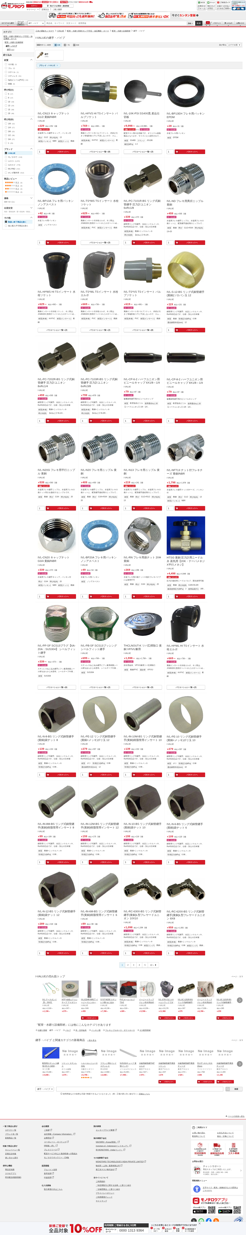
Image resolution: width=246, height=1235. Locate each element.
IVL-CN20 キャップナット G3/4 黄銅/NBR (53, 559)
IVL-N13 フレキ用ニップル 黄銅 (142, 471)
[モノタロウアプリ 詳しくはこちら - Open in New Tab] (217, 1200)
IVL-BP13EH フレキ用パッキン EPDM (186, 115)
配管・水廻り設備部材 (121, 31)
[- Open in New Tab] (200, 1149)
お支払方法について (225, 1133)
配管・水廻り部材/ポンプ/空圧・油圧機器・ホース (88, 31)
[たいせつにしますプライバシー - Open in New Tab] (238, 1221)
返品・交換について (225, 1136)
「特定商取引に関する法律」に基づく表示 (113, 1185)
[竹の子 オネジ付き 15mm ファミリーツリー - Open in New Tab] (205, 1053)
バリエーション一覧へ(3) (143, 152)
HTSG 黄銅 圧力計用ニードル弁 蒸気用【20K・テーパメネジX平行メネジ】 (186, 561)
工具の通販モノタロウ (44, 31)
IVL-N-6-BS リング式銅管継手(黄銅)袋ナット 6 (185, 826)
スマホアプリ (10, 1173)
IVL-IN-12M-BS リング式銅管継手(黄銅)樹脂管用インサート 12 (100, 825)
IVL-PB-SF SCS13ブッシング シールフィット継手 (99, 647)
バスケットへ (63, 152)
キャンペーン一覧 (12, 1150)
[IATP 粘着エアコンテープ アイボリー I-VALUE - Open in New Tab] (70, 989)
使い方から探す (11, 1158)
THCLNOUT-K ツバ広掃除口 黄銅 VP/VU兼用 (143, 647)
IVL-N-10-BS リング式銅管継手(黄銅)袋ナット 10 (143, 825)
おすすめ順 (233, 45)
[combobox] (116, 23)
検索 (199, 23)
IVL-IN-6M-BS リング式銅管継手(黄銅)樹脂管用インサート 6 (99, 913)
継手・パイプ (33, 23)
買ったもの (228, 23)
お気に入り (240, 23)
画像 (58, 45)
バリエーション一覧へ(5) (143, 687)
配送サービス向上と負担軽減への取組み (60, 1154)
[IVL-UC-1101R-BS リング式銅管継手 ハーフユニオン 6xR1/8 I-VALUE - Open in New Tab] (225, 989)
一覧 (68, 45)
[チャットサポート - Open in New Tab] (211, 5)
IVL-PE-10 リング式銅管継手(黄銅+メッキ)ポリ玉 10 (184, 738)
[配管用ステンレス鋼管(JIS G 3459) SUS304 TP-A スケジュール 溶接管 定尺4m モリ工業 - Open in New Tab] (50, 1053)
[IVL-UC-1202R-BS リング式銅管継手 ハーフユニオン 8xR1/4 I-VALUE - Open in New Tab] (186, 989)
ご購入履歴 (57, 9)
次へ (152, 965)
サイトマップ (101, 1201)
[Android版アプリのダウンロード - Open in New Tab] (230, 1210)
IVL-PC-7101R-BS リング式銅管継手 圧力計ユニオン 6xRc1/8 (142, 204)
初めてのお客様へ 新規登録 (59, 6)
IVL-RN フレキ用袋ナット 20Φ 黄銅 (142, 559)
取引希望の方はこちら (53, 1189)
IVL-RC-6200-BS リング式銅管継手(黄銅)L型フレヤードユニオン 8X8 (186, 915)
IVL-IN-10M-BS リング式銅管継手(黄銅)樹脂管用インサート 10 (143, 738)
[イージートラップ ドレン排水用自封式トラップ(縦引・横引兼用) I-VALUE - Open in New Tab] (147, 989)
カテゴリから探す (8, 23)
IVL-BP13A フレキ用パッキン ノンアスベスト (56, 202)
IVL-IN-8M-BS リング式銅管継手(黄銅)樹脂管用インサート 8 (56, 825)
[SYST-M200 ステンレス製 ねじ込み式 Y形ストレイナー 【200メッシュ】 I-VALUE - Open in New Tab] (108, 989)
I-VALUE (60, 31)
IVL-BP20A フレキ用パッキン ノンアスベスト (99, 559)
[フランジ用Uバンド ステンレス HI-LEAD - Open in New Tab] (108, 1053)
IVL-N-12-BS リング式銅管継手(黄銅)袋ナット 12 (57, 913)
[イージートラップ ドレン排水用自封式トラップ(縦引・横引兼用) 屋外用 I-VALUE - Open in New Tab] (205, 989)
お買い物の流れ (198, 1133)
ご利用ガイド (201, 1127)
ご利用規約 (100, 1181)
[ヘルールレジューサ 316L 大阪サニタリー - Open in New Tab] (89, 1053)
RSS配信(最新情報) (13, 1177)
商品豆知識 (9, 1169)
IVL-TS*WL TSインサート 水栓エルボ (99, 293)
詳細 (189, 23)
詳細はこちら (144, 1094)
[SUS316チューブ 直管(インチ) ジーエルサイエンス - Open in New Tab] (128, 1053)
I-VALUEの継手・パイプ (50, 37)
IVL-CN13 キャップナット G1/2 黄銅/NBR (53, 115)
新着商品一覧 (10, 1138)
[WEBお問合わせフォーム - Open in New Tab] (201, 5)
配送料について (198, 1136)
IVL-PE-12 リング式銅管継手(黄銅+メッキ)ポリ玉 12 (98, 738)
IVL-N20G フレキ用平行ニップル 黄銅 (56, 471)
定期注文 (45, 9)
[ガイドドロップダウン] (223, 7)
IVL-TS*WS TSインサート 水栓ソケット (100, 202)
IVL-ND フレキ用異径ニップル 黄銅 (185, 203)
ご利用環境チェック (104, 1197)
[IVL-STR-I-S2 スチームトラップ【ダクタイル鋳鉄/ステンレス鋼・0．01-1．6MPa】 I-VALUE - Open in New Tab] (167, 989)
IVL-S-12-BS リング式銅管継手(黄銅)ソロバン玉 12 (185, 293)
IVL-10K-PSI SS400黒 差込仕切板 (142, 115)
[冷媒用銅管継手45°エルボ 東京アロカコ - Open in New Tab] (147, 1053)
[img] (13, 6)
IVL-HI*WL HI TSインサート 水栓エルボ (185, 647)
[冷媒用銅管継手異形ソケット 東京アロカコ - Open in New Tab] (167, 1053)
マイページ (31, 9)
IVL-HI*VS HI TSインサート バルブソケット (99, 115)
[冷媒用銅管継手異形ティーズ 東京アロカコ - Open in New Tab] (186, 1053)
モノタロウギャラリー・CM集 (56, 1157)
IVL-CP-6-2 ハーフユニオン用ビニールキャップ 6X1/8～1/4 (142, 381)
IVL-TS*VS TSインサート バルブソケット (142, 293)
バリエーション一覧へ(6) (57, 687)
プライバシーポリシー (105, 1193)
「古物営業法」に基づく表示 (108, 1189)
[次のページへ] (240, 1000)
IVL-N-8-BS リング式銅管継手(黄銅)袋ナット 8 (56, 738)
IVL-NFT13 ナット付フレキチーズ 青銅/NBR (185, 472)
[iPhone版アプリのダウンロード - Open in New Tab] (204, 1210)
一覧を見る (91, 1040)
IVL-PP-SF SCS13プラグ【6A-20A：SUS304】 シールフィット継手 (56, 649)
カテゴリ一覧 (10, 1130)
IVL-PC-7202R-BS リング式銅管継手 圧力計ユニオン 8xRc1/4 (56, 383)
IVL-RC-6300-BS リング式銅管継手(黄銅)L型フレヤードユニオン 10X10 (142, 915)
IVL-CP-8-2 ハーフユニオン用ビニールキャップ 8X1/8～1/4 (185, 381)
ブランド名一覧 (11, 1134)
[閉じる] (114, 42)
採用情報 (45, 1166)
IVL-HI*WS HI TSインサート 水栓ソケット (56, 293)
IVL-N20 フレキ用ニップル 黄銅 (99, 471)
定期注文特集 (10, 1154)
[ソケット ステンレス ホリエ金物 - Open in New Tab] (70, 1053)
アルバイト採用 (50, 1170)
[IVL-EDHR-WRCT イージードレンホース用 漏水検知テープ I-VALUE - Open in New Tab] (89, 989)
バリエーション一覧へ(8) (100, 152)
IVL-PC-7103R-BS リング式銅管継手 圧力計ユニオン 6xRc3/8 (99, 383)
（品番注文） (20, 23)
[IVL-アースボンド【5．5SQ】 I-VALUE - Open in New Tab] (50, 989)
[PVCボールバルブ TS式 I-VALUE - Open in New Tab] (128, 989)
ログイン (34, 6)
